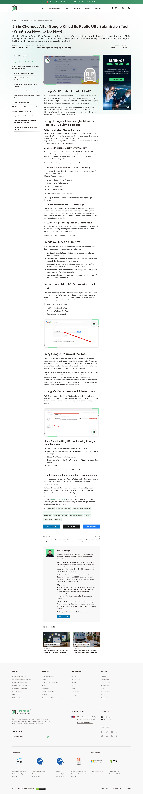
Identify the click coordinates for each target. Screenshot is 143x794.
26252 (124, 48)
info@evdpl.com (108, 717)
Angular (74, 682)
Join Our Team (105, 692)
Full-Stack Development (19, 685)
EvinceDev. (20, 788)
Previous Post (46, 536)
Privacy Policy (104, 788)
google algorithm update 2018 (81, 512)
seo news (87, 515)
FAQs (102, 688)
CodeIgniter (75, 695)
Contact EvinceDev (58, 499)
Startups (87, 8)
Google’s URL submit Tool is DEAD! (22, 62)
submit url (58, 519)
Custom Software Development (21, 679)
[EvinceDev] (22, 8)
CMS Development (18, 695)
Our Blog (103, 695)
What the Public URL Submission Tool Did (25, 107)
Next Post (97, 536)
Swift (73, 685)
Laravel (74, 698)
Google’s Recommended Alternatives (23, 116)
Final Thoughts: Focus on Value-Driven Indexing (25, 128)
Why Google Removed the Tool (22, 111)
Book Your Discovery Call (85, 722)
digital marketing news (63, 508)
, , (54, 48)
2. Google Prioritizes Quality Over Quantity (24, 79)
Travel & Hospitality (48, 692)
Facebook (92, 526)
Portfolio (104, 676)
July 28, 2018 (30, 48)
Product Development (19, 676)
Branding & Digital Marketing (47, 48)
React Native (75, 692)
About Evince (105, 679)
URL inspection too (67, 300)
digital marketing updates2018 (81, 508)
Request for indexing (76, 515)
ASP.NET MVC (76, 679)
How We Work (105, 685)
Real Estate (45, 695)
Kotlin (73, 688)
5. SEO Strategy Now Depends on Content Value (27, 96)
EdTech (44, 685)
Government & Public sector (50, 698)
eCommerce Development (20, 688)
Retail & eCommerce (48, 676)
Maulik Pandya (17, 48)
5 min (113, 48)
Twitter (72, 526)
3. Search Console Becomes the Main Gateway (25, 85)
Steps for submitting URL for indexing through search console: (25, 121)
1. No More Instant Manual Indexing (24, 73)
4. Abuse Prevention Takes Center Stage (26, 91)
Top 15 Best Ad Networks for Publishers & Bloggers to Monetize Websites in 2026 (56, 652)
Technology (76, 8)
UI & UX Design (16, 692)
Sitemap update (48, 519)
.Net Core (74, 676)
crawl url (51, 508)
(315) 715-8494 (108, 720)
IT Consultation (17, 698)
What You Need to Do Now (20, 102)
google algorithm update (63, 512)
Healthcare (45, 688)
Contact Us (98, 8)
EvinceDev (73, 575)
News (66, 8)
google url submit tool (60, 515)
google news (47, 515)
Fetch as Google (48, 512)
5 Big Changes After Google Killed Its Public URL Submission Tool (25, 67)
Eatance (60, 577)
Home (42, 8)
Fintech (44, 679)
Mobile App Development (20, 682)
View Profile (92, 2)
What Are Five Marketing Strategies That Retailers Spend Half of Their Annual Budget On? (85, 652)
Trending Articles (54, 8)
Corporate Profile (106, 682)
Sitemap (128, 788)
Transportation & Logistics (50, 682)
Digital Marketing (65, 48)
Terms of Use (117, 788)
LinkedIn (53, 526)
